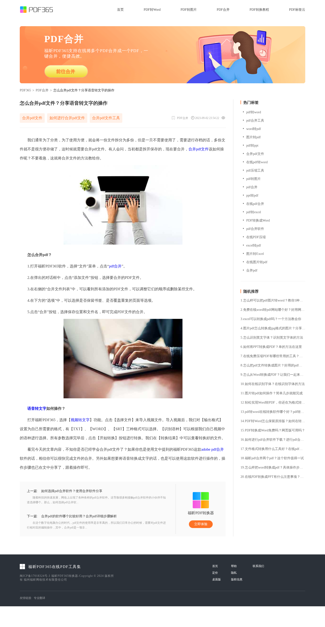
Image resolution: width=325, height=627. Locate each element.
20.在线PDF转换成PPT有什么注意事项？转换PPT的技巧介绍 (273, 477)
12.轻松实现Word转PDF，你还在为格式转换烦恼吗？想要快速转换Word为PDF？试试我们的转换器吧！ (273, 402)
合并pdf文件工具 (106, 118)
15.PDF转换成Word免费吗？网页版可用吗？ (273, 430)
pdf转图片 (253, 179)
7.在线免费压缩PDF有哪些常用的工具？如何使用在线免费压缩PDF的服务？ (273, 356)
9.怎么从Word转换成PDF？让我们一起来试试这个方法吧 (273, 374)
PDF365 (25, 90)
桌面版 (216, 579)
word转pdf (253, 129)
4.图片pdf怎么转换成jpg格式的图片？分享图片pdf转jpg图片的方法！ (273, 328)
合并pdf (251, 270)
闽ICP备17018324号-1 (35, 576)
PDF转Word (152, 9)
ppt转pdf (252, 195)
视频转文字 (80, 420)
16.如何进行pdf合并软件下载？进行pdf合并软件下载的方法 (273, 439)
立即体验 (200, 524)
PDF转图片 (189, 9)
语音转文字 (36, 408)
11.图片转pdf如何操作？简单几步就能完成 (272, 393)
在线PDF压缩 (256, 237)
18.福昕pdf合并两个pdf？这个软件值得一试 (272, 458)
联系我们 (258, 566)
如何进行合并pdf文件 (67, 118)
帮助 (234, 566)
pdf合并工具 (255, 120)
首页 (120, 9)
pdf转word (253, 112)
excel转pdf (253, 245)
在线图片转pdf (256, 262)
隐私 (234, 572)
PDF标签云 (297, 9)
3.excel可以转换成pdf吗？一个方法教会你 (271, 319)
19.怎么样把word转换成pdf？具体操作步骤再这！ (273, 467)
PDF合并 (223, 9)
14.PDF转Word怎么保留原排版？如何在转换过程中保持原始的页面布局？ (273, 421)
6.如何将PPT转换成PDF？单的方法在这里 (271, 347)
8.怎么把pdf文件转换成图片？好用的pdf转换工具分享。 (273, 365)
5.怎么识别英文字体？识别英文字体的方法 (272, 337)
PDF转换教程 (259, 9)
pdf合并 (115, 266)
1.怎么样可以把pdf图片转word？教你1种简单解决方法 (273, 300)
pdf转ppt (252, 145)
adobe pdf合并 (212, 449)
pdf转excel (253, 212)
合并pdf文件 (32, 118)
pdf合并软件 (255, 229)
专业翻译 (39, 598)
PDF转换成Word (258, 220)
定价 (215, 572)
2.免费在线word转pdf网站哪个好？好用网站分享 (273, 309)
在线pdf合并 (255, 204)
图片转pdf (253, 137)
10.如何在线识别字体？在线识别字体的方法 (273, 384)
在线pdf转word (257, 162)
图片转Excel (255, 254)
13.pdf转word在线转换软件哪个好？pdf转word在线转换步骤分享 (273, 412)
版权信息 (236, 579)
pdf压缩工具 (255, 170)
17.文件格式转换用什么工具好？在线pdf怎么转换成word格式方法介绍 (273, 449)
